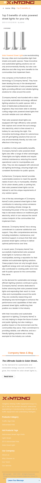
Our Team (6, 462)
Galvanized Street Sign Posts (13, 434)
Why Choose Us (8, 458)
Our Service (6, 465)
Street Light (18, 55)
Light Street (6, 438)
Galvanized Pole (8, 425)
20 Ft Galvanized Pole (10, 441)
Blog (13, 8)
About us (5, 455)
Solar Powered (8, 55)
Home (7, 8)
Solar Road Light (8, 445)
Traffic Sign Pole (8, 421)
